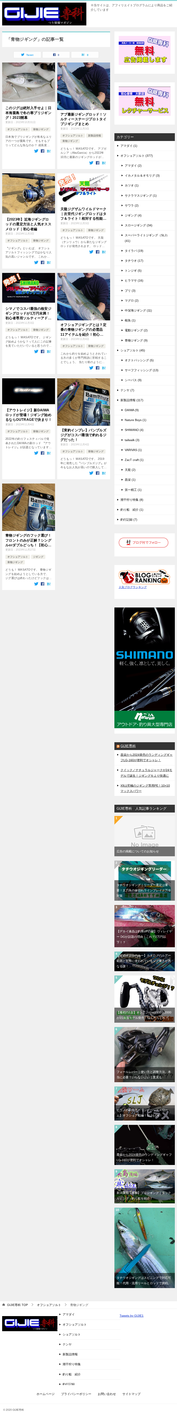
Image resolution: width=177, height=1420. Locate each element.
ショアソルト (72, 1334)
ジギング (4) (133, 215)
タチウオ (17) (134, 260)
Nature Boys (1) (135, 420)
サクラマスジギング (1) (141, 195)
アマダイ (69, 1314)
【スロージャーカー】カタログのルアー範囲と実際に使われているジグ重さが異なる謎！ (144, 961)
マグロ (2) (132, 300)
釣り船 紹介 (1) (131, 509)
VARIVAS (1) (133, 450)
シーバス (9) (133, 380)
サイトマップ (131, 1394)
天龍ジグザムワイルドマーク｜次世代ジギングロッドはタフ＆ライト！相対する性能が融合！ (83, 214)
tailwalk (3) (132, 440)
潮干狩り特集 (72, 1364)
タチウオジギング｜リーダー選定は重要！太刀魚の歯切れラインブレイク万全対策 (144, 890)
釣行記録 (69, 1384)
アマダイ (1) (128, 145)
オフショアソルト (17, 129)
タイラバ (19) (134, 250)
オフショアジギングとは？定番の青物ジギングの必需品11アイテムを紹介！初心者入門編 (83, 330)
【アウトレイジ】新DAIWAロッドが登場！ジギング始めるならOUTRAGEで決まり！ (28, 415)
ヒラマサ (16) (134, 280)
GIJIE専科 (128, 746)
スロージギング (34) (138, 225)
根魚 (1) (130, 320)
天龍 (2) (130, 469)
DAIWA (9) (132, 410)
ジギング (38, 556)
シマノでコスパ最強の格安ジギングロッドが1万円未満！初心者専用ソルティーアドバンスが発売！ (28, 314)
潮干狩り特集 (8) (131, 499)
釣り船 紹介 (72, 1374)
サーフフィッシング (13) (141, 370)
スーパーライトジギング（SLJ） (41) (147, 237)
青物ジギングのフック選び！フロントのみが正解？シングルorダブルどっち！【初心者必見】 (28, 541)
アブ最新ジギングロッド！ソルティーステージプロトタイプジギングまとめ (83, 119)
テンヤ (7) (127, 390)
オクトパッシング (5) (139, 360)
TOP (17, 1305)
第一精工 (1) (133, 490)
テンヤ (67, 1344)
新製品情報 (94, 135)
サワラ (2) (132, 205)
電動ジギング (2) (136, 330)
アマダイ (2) (133, 165)
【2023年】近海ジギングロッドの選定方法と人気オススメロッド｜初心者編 (28, 224)
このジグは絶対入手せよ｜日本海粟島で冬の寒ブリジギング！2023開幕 (28, 112)
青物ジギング (41, 129)
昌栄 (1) (130, 479)
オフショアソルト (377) (136, 155)
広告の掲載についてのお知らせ (138, 851)
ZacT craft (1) (134, 460)
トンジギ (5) (133, 270)
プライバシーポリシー (76, 1394)
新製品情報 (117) (131, 400)
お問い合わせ (107, 1394)
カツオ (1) (132, 185)
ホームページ (45, 1394)
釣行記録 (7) (128, 519)
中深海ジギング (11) (138, 310)
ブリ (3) (130, 290)
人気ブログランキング (133, 587)
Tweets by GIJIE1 (132, 1315)
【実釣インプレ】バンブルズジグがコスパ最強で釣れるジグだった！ (83, 435)
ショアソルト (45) (132, 350)
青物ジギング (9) (136, 340)
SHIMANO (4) (134, 430)
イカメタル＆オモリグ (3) (142, 175)
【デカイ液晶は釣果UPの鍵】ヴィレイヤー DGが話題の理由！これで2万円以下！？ (144, 937)
